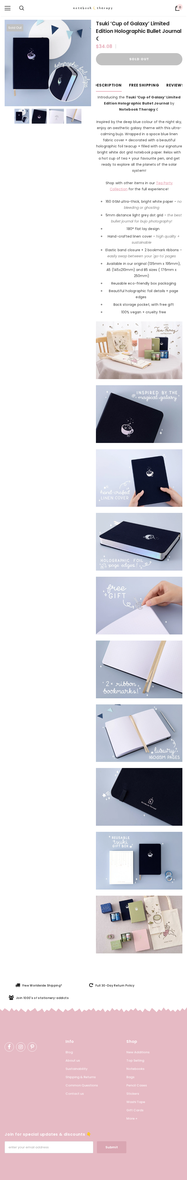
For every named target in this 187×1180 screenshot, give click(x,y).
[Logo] (95, 8)
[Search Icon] (21, 8)
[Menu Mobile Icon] (7, 8)
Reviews (175, 85)
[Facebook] (9, 1047)
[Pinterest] (32, 1047)
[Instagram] (20, 1047)
